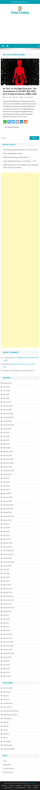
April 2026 (6, 398)
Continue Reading (12, 127)
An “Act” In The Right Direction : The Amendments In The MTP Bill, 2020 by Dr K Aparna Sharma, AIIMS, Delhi (20, 91)
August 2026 (7, 383)
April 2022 (6, 581)
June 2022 (6, 573)
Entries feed (7, 765)
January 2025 (7, 455)
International (7, 718)
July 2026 (6, 387)
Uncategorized (8, 745)
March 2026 (7, 402)
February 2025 (7, 451)
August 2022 (7, 566)
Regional (6, 734)
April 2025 (6, 444)
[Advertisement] (20, 31)
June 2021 (6, 619)
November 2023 (8, 509)
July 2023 (6, 524)
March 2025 (7, 448)
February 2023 (7, 543)
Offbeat (5, 726)
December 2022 (8, 550)
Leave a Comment (27, 97)
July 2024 (6, 478)
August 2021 (7, 611)
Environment (7, 707)
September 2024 (8, 470)
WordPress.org (8, 772)
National (5, 722)
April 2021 (6, 627)
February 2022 (7, 588)
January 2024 (7, 501)
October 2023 (7, 512)
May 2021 (6, 623)
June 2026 (6, 390)
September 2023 (8, 516)
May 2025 (6, 440)
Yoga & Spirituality (9, 749)
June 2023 (6, 528)
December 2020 (8, 642)
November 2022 (8, 554)
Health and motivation (10, 715)
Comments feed (8, 768)
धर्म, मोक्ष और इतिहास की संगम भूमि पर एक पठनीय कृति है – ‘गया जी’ (19, 161)
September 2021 (8, 607)
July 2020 (6, 661)
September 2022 (8, 562)
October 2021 (7, 604)
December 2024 (8, 459)
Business (6, 696)
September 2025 (8, 425)
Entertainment (8, 703)
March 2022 (7, 585)
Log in (5, 761)
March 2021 (7, 630)
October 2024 (7, 467)
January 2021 (7, 638)
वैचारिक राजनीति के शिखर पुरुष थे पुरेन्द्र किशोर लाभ (16, 157)
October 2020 (7, 649)
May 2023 (6, 531)
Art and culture (8, 688)
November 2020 (8, 646)
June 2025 (6, 436)
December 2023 (8, 505)
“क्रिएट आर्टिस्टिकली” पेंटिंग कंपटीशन (12, 153)
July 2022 (6, 569)
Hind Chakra (20, 13)
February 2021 (7, 634)
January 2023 (7, 547)
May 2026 (6, 394)
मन (12, 370)
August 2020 (7, 657)
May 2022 (6, 577)
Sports (5, 737)
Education (6, 699)
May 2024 (6, 486)
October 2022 (7, 558)
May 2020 (6, 668)
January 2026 (7, 410)
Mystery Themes (30, 783)
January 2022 (7, 592)
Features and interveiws (11, 711)
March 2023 (7, 539)
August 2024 (7, 474)
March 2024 (7, 493)
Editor (17, 97)
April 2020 (6, 672)
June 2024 (6, 482)
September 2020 (8, 653)
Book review (7, 692)
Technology (7, 741)
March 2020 (7, 676)
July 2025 (6, 432)
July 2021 (6, 615)
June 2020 (6, 665)
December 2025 (8, 413)
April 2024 (6, 489)
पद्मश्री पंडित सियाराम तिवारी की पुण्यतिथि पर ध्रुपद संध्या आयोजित (20, 150)
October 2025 (7, 421)
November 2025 (8, 417)
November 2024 (8, 463)
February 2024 (7, 497)
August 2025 (7, 429)
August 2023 (7, 520)
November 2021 (8, 600)
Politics (5, 730)
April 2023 (6, 535)
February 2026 (7, 406)
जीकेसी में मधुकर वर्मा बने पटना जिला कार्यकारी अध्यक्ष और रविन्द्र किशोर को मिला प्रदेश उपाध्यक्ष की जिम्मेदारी (21, 166)
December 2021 (8, 596)
